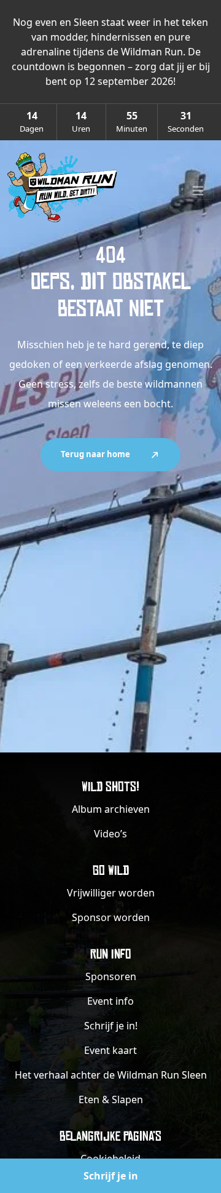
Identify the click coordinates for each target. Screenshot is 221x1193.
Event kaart (110, 1050)
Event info (110, 1001)
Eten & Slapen (111, 1099)
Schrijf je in (110, 1176)
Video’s (110, 833)
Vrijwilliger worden (111, 893)
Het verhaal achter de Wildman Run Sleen (111, 1075)
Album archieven (111, 809)
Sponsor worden (111, 917)
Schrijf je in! (111, 1025)
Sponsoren (110, 976)
